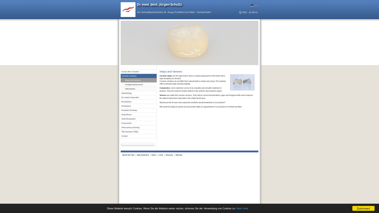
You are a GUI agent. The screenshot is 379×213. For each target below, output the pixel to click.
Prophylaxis (126, 106)
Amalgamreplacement (134, 85)
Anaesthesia (126, 115)
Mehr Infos (242, 208)
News (154, 155)
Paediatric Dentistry (129, 110)
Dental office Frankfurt (130, 72)
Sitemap (179, 155)
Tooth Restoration (128, 119)
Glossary (169, 155)
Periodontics (126, 102)
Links (161, 155)
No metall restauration (130, 97)
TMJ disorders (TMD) (129, 132)
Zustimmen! (363, 208)
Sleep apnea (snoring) (130, 127)
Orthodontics (130, 89)
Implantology (126, 93)
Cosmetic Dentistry (128, 76)
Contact (124, 136)
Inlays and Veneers (132, 80)
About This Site (128, 155)
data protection (143, 155)
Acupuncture (126, 123)
